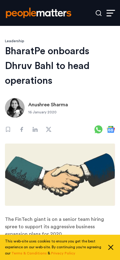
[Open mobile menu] (110, 13)
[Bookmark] (8, 129)
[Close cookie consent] (110, 247)
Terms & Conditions (29, 253)
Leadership (14, 41)
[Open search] (99, 13)
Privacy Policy (63, 253)
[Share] (21, 129)
